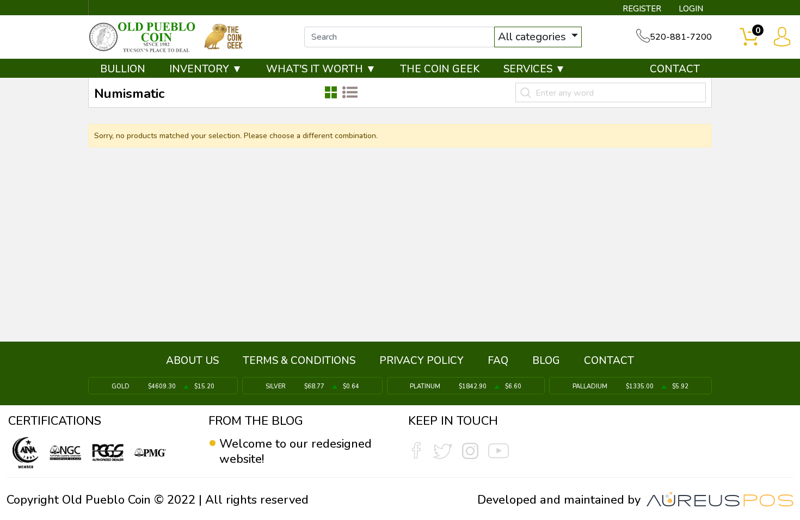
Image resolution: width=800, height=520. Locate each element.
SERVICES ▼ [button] (534, 69)
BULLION (122, 69)
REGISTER (642, 8)
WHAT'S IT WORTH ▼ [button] (321, 69)
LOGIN (691, 8)
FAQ (498, 361)
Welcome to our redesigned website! (295, 451)
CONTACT (675, 69)
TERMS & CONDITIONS (299, 361)
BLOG (546, 361)
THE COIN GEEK (439, 69)
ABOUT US (192, 361)
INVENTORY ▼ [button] (205, 69)
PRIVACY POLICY (421, 361)
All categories (533, 36)
